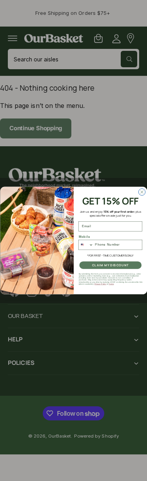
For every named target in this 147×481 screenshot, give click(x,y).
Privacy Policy (100, 284)
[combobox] (85, 244)
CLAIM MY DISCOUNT (110, 265)
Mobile (84, 236)
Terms (111, 284)
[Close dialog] (141, 191)
